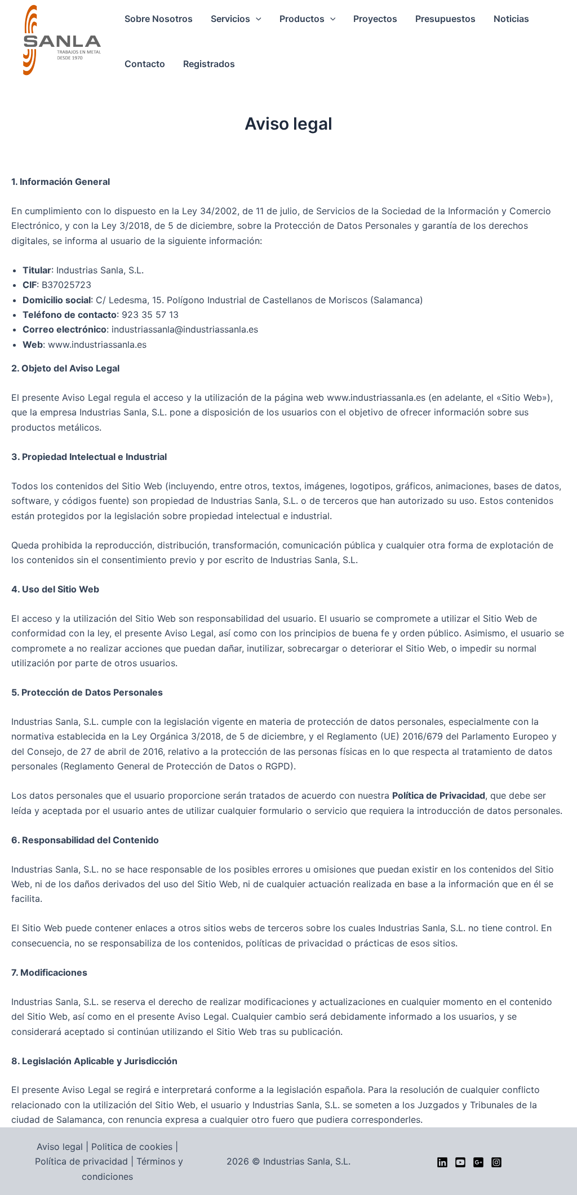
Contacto (145, 63)
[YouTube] (460, 1162)
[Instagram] (496, 1162)
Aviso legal (60, 1146)
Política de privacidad (81, 1161)
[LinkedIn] (442, 1162)
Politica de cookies (131, 1146)
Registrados (209, 63)
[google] (478, 1162)
